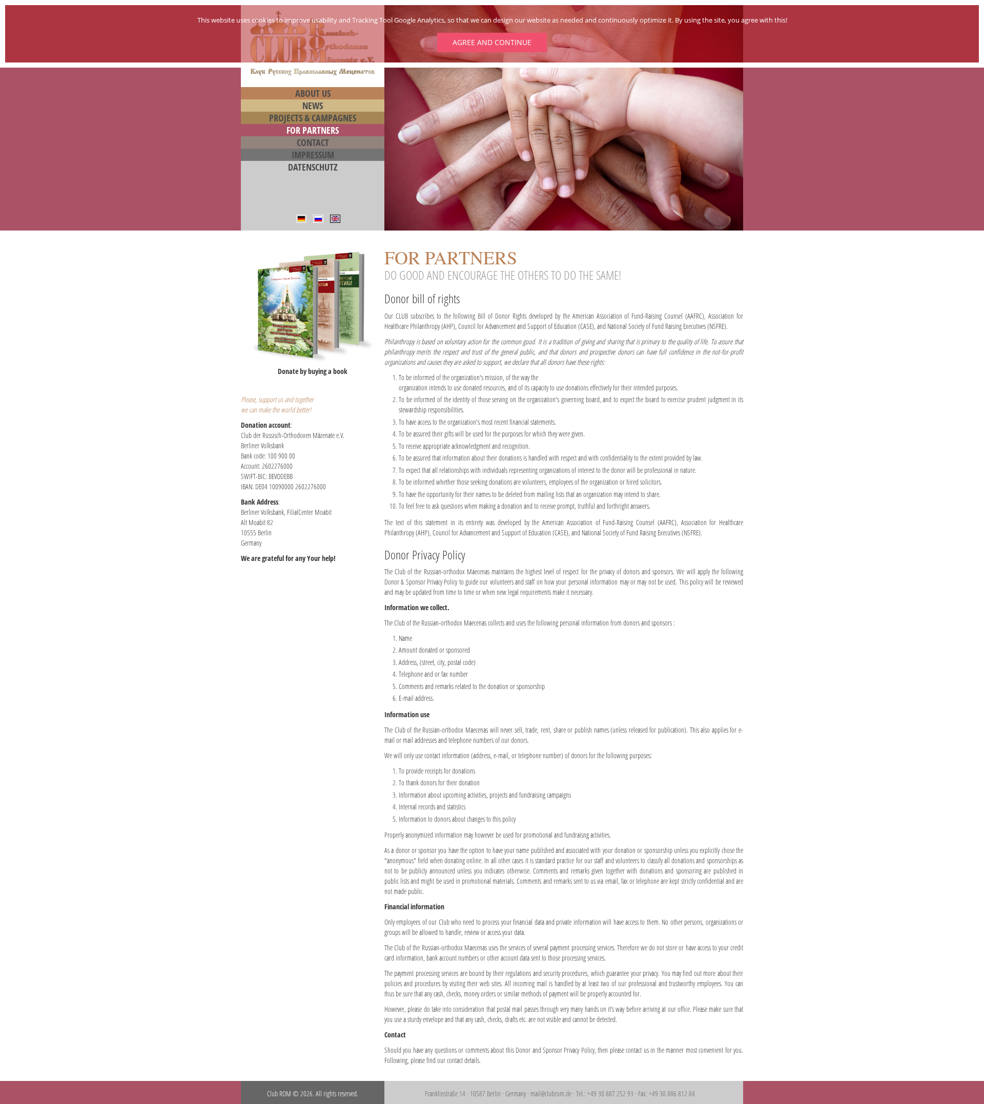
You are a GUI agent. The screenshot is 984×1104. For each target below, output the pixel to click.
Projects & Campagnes (312, 118)
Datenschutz (313, 167)
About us (313, 93)
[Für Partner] (301, 218)
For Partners (312, 130)
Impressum (313, 155)
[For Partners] (335, 218)
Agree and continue (492, 42)
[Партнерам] (318, 218)
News (312, 105)
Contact (313, 142)
